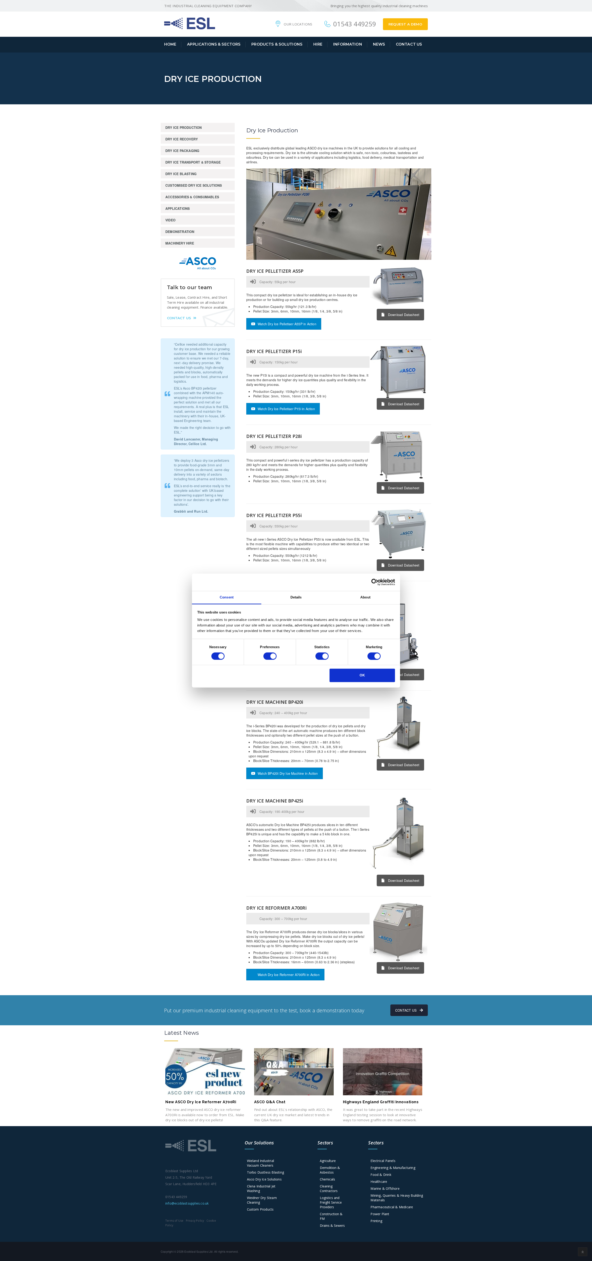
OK (362, 675)
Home (170, 44)
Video (170, 220)
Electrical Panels (382, 1161)
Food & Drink (380, 1174)
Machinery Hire (179, 243)
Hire (318, 44)
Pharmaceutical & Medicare (391, 1207)
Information (347, 44)
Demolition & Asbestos (330, 1169)
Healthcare (378, 1181)
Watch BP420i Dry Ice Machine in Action (288, 773)
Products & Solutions (276, 44)
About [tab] (365, 597)
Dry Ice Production (183, 127)
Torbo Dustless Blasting (265, 1172)
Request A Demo (405, 24)
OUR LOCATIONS (298, 24)
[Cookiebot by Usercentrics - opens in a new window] (375, 582)
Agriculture (328, 1161)
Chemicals (327, 1179)
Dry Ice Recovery (181, 139)
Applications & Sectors (213, 44)
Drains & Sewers (332, 1225)
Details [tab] (296, 597)
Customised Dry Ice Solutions (193, 185)
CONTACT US (405, 1010)
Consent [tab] (227, 597)
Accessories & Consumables (192, 197)
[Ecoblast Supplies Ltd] (189, 23)
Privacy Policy (195, 1221)
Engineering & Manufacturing (392, 1167)
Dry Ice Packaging (182, 150)
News (379, 44)
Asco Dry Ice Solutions (264, 1179)
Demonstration (179, 231)
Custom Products (260, 1209)
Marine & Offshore (384, 1188)
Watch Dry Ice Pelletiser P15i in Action (286, 408)
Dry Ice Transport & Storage (193, 162)
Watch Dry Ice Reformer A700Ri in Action (289, 974)
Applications (177, 208)
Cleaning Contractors (329, 1188)
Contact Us (409, 44)
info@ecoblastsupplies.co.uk (187, 1203)
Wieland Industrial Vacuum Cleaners (260, 1163)
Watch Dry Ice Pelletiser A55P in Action (287, 324)
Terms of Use (174, 1221)
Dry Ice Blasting (181, 173)
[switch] (270, 656)
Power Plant (379, 1214)
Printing (376, 1221)
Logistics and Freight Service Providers (331, 1202)
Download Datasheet (403, 314)
